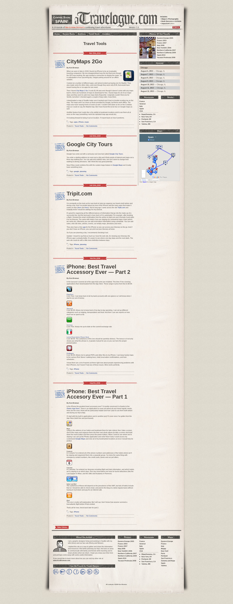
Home (57, 34)
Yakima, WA (145, 124)
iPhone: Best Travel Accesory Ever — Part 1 (97, 394)
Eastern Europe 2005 (165, 38)
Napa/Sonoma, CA (148, 114)
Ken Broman (123, 584)
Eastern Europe (167, 541)
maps (87, 122)
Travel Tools (79, 126)
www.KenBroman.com (61, 560)
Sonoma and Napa (168, 561)
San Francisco (166, 558)
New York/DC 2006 (164, 48)
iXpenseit (70, 308)
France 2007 (162, 43)
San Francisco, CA (148, 122)
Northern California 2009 (166, 53)
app (84, 227)
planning (83, 171)
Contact (106, 34)
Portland (164, 556)
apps (76, 122)
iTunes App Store (73, 408)
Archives (82, 34)
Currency (70, 325)
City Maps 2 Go (82, 91)
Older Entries (62, 527)
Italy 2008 (160, 45)
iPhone (81, 122)
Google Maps (118, 165)
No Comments (91, 126)
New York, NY (146, 117)
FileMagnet (70, 353)
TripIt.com (121, 208)
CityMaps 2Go (84, 61)
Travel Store (94, 34)
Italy (141, 106)
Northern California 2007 (166, 50)
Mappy (163, 549)
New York (164, 551)
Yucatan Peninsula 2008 (166, 57)
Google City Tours (89, 144)
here (79, 208)
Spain (141, 109)
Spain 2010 (161, 55)
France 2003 (162, 40)
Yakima (164, 566)
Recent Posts (69, 34)
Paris (163, 553)
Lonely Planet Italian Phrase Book (78, 337)
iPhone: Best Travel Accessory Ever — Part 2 (98, 269)
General (142, 104)
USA (141, 111)
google (76, 171)
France (142, 101)
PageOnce (70, 294)
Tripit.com (79, 194)
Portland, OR (146, 119)
